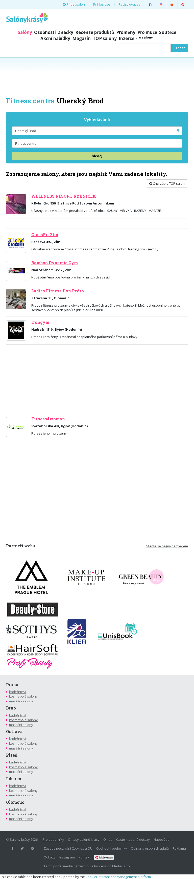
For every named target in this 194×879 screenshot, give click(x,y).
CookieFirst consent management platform (118, 876)
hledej (97, 156)
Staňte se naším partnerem (167, 546)
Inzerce (136, 38)
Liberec (13, 778)
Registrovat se (129, 4)
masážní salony (21, 701)
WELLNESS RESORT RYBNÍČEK (63, 196)
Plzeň (11, 755)
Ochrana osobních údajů (150, 848)
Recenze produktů (94, 32)
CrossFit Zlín (44, 234)
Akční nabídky (55, 38)
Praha (12, 684)
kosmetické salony (23, 696)
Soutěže (167, 32)
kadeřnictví (17, 691)
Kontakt (84, 857)
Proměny (125, 32)
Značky (65, 32)
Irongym (40, 322)
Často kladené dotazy (133, 839)
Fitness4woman (48, 418)
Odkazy (50, 857)
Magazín (81, 38)
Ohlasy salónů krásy (84, 839)
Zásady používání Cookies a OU (68, 848)
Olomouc (15, 802)
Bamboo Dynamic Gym (54, 262)
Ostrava (14, 731)
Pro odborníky (53, 839)
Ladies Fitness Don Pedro (57, 290)
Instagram (67, 857)
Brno (11, 707)
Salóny (25, 32)
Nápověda (161, 839)
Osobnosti (45, 32)
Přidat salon (75, 4)
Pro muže (147, 32)
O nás (107, 839)
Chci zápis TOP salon (168, 183)
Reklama (179, 848)
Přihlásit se (101, 4)
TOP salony (105, 38)
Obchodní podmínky (111, 848)
